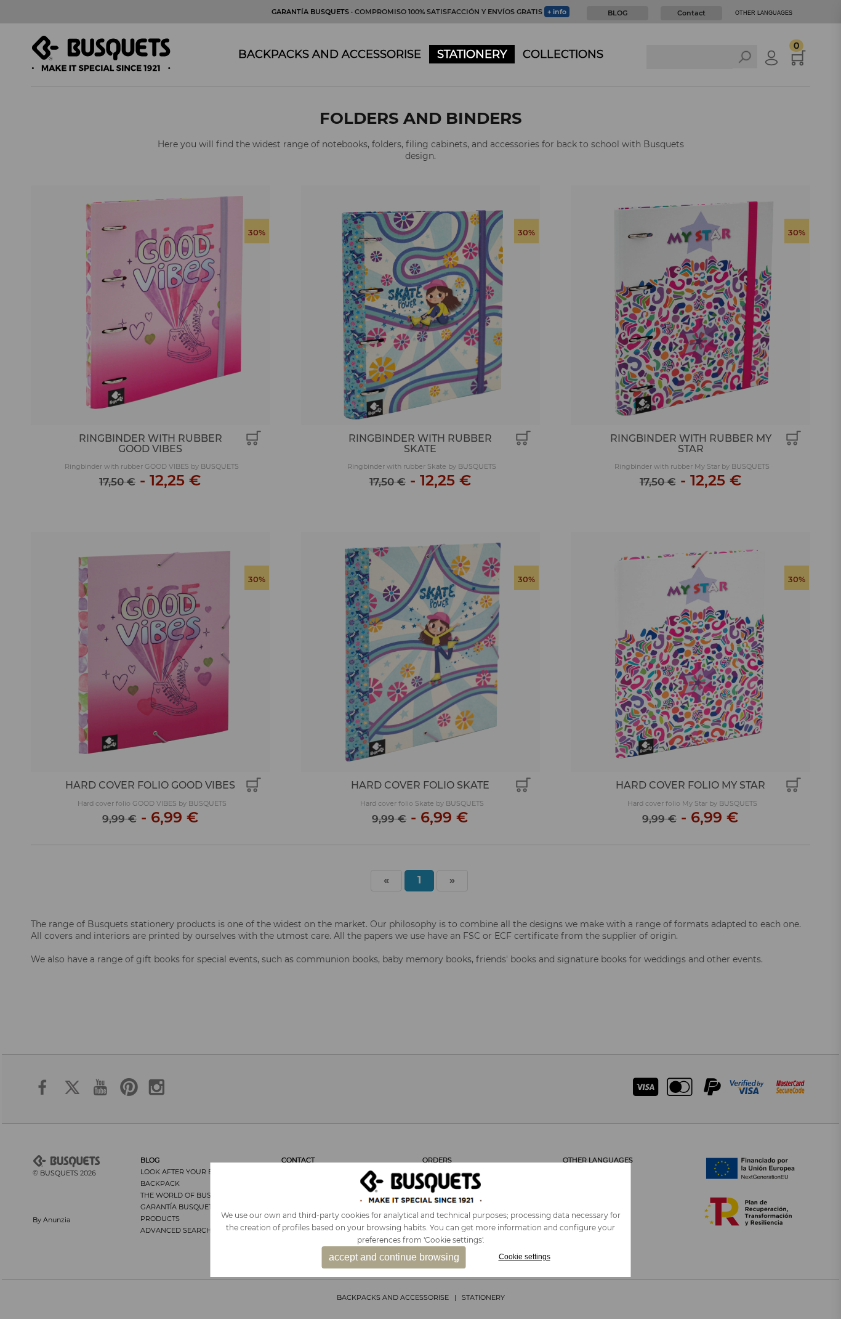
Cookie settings (524, 1256)
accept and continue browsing (394, 1257)
